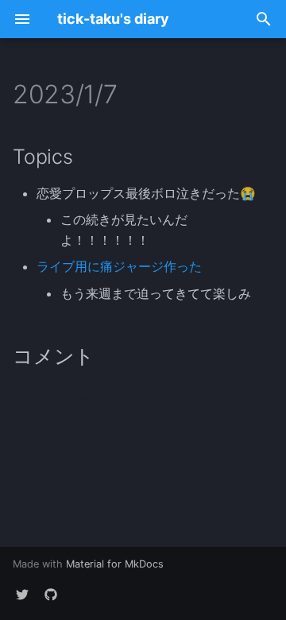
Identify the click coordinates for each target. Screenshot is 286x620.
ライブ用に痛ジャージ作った (119, 266)
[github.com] (51, 594)
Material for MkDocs (115, 564)
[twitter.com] (22, 594)
